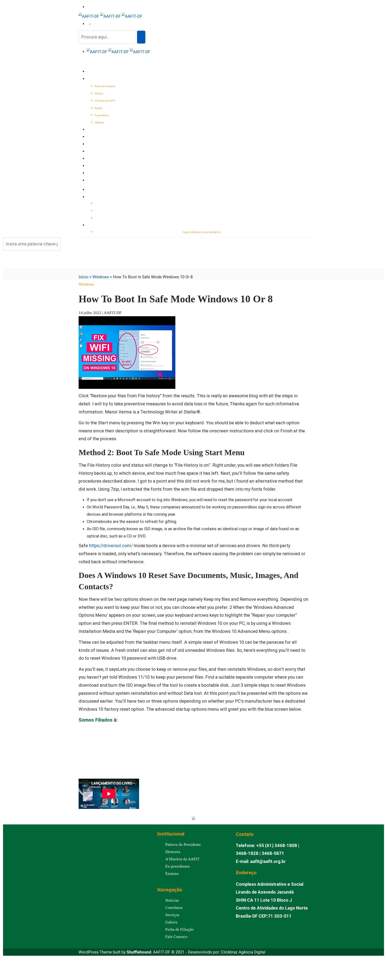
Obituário (99, 122)
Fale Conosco (96, 180)
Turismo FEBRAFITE (99, 159)
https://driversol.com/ (111, 545)
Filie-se (91, 173)
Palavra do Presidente (105, 86)
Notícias (92, 137)
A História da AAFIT (105, 100)
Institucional (96, 79)
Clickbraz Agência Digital (243, 952)
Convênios (94, 151)
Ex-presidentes (102, 115)
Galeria (92, 166)
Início (90, 71)
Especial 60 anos (97, 129)
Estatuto (98, 108)
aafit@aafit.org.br (268, 861)
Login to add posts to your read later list (202, 232)
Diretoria (99, 93)
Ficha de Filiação (179, 929)
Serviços (92, 144)
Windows (101, 276)
